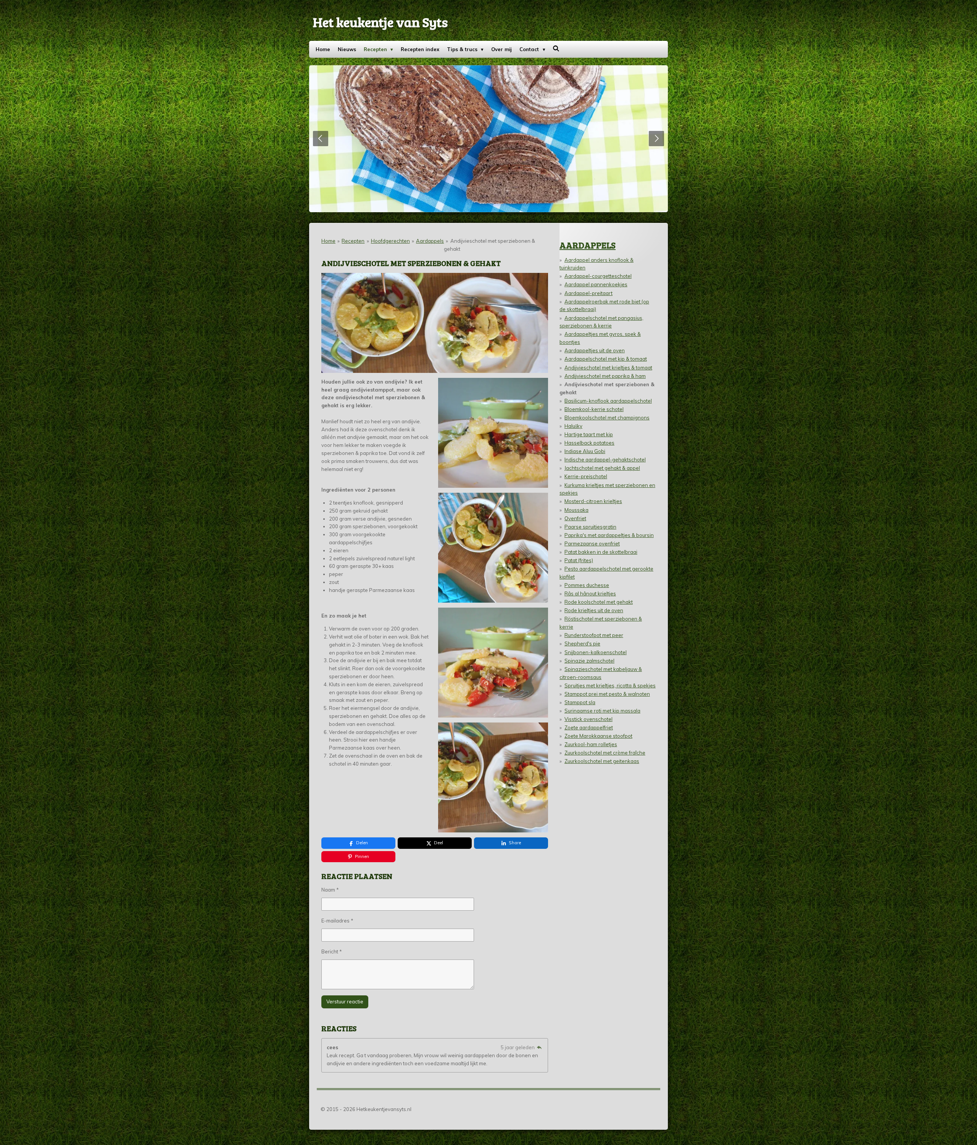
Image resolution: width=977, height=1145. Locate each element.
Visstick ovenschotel (588, 719)
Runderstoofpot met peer (593, 635)
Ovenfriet (575, 518)
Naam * (330, 890)
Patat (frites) (578, 560)
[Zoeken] (556, 48)
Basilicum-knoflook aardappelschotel (608, 401)
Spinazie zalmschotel (589, 661)
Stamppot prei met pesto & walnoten (607, 694)
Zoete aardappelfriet (588, 727)
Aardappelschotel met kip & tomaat (605, 359)
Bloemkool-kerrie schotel (594, 409)
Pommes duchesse (586, 585)
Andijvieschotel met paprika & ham (605, 376)
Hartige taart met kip (588, 434)
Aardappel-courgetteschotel (598, 276)
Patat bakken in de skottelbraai (600, 552)
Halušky (573, 426)
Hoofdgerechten (390, 241)
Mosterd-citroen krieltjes (593, 501)
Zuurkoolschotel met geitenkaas (601, 761)
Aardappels (430, 241)
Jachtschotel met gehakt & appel (602, 468)
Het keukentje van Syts (380, 22)
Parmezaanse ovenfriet (592, 543)
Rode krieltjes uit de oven (593, 610)
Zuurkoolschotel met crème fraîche (604, 753)
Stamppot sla (579, 702)
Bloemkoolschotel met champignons (607, 417)
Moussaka (576, 510)
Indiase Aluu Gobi (584, 451)
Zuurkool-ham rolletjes (590, 744)
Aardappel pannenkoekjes (595, 284)
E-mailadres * (337, 921)
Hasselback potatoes (589, 443)
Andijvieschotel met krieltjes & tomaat (608, 367)
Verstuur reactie (344, 1001)
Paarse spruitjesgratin (590, 527)
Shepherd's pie (582, 643)
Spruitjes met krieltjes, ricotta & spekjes (610, 685)
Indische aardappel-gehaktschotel (605, 459)
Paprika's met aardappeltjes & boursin (609, 535)
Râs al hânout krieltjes (590, 593)
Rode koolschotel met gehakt (598, 602)
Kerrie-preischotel (585, 476)
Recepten (353, 241)
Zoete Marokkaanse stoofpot (598, 736)
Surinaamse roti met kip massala (602, 711)
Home (328, 241)
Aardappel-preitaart (588, 293)
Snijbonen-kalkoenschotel (595, 652)
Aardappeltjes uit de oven (594, 350)
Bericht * (331, 951)
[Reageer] (539, 1047)
